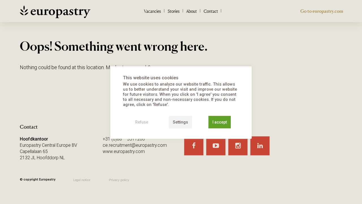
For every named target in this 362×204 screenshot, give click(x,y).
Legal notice (81, 180)
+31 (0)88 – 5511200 (124, 139)
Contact (211, 11)
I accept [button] (219, 122)
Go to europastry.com (321, 11)
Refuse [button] (141, 122)
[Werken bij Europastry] (55, 14)
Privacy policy (119, 180)
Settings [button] (180, 122)
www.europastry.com (124, 151)
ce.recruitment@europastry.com (135, 145)
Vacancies (152, 11)
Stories (174, 11)
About (191, 11)
